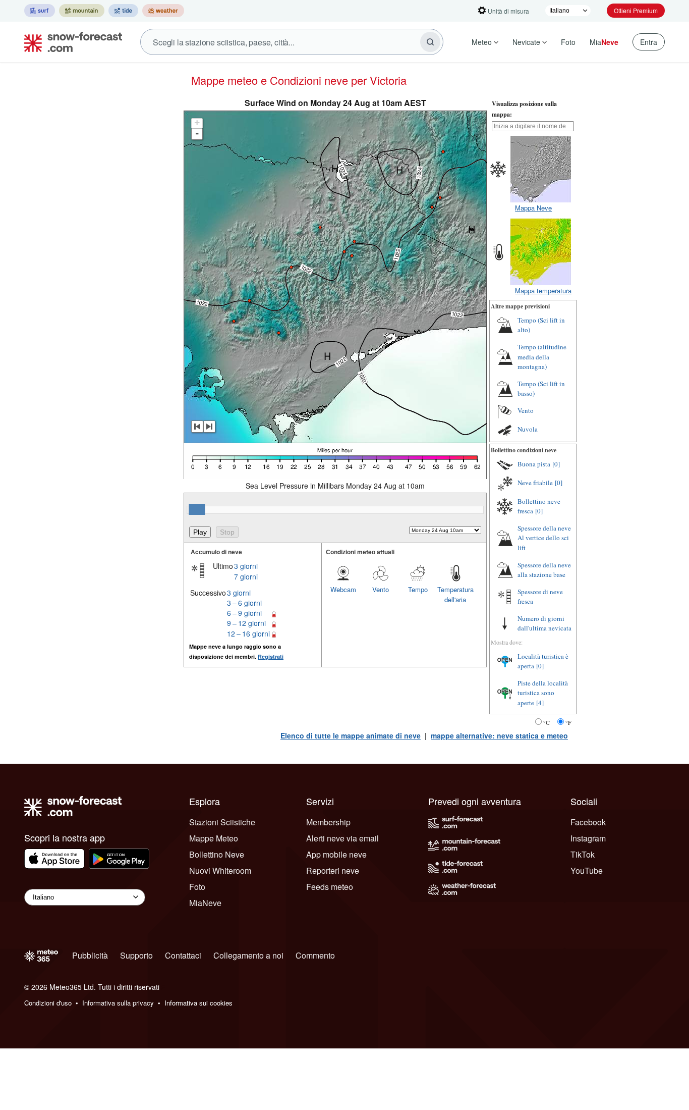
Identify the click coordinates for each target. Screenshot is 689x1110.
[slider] (197, 509)
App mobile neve (336, 854)
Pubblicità (90, 955)
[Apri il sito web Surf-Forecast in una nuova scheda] (39, 10)
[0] (556, 463)
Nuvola (528, 429)
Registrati (270, 656)
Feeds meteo (329, 886)
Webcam (343, 589)
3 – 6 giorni (244, 603)
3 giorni (246, 566)
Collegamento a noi (248, 955)
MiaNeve (205, 903)
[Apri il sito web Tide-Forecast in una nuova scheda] (123, 10)
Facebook (588, 822)
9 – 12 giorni (246, 623)
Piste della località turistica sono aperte (543, 692)
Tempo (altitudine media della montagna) (542, 356)
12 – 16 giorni (248, 633)
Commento (315, 955)
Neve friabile (535, 482)
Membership (328, 822)
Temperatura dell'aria (455, 594)
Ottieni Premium (636, 10)
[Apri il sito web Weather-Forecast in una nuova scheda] (163, 10)
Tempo (418, 589)
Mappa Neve (533, 208)
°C (546, 722)
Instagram (588, 838)
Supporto (136, 955)
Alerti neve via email (342, 838)
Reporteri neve (332, 870)
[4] (540, 702)
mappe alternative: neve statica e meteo (499, 735)
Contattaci (183, 955)
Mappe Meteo (213, 838)
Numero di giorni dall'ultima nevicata (544, 623)
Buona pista (534, 463)
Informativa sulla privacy (118, 1003)
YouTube (586, 870)
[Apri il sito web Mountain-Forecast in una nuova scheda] (81, 10)
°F (568, 722)
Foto (568, 42)
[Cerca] (430, 42)
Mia (604, 42)
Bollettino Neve (216, 854)
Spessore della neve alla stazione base (544, 569)
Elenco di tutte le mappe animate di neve (350, 735)
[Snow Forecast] (70, 42)
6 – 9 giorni (244, 613)
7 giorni (246, 576)
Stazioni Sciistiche (222, 822)
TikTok (582, 854)
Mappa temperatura (543, 290)
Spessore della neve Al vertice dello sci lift (544, 537)
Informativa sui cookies (198, 1003)
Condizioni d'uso (48, 1003)
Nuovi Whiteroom (220, 870)
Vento (380, 589)
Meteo (482, 42)
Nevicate (526, 42)
